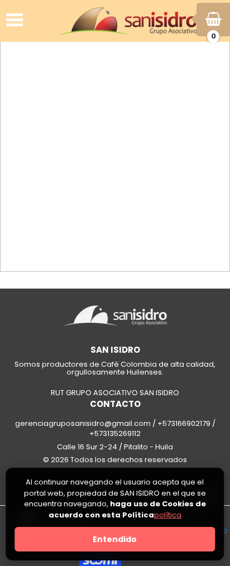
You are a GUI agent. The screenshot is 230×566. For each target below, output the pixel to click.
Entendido (115, 539)
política (167, 515)
